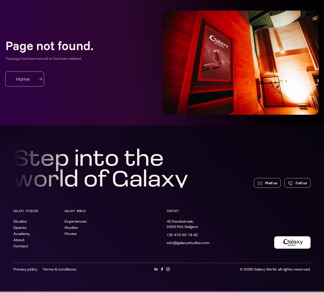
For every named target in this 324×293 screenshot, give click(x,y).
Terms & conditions (59, 269)
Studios (20, 221)
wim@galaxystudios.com (188, 242)
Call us (301, 182)
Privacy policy (25, 269)
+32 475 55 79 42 (182, 234)
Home (23, 79)
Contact (20, 246)
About (18, 239)
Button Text (292, 242)
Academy (21, 233)
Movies (71, 233)
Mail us (271, 182)
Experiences (76, 221)
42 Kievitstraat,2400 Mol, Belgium (182, 224)
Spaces (19, 227)
